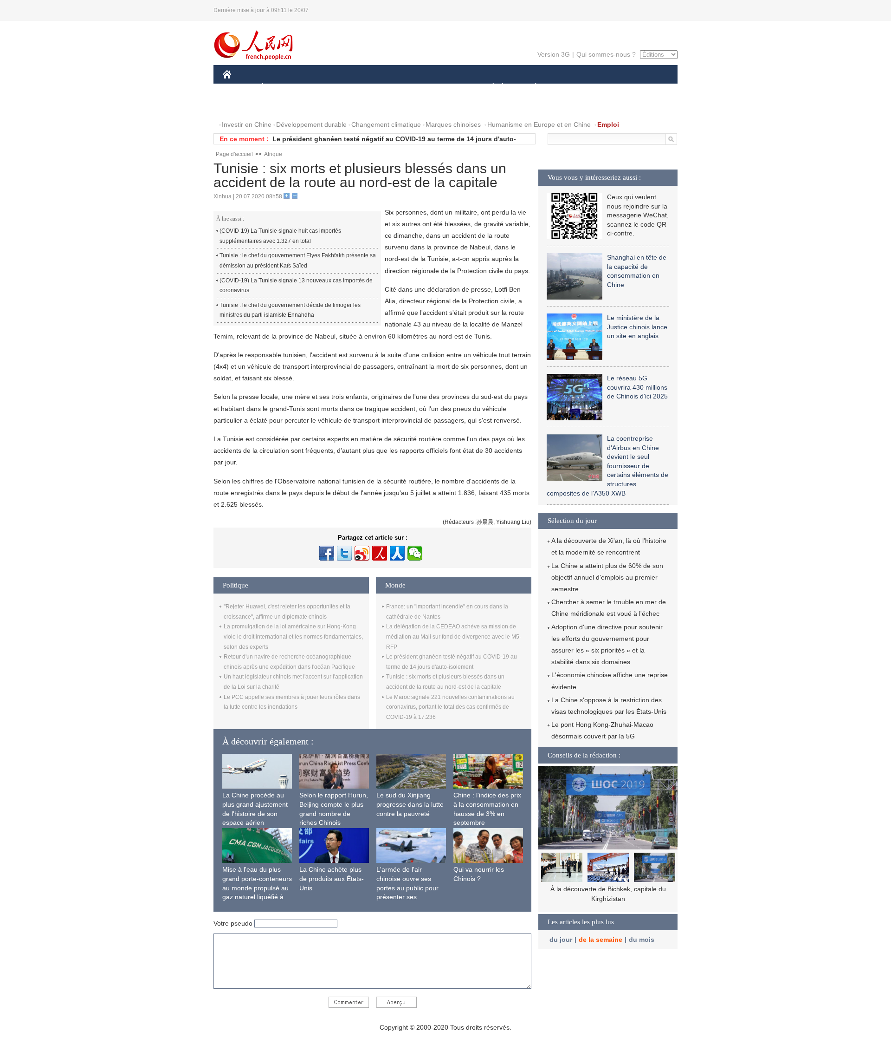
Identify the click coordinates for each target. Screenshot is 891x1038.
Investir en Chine (246, 124)
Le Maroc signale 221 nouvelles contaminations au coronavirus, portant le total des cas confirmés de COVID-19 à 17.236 (450, 707)
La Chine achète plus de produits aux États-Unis (331, 878)
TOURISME (608, 87)
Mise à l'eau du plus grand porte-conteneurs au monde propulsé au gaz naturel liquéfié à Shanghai (257, 887)
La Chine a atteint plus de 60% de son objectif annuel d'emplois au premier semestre (607, 577)
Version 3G (553, 54)
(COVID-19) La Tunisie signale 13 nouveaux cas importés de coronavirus (296, 285)
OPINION (242, 106)
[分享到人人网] (397, 553)
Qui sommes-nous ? (606, 54)
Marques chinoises (453, 124)
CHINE (239, 87)
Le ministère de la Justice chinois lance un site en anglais (637, 326)
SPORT (568, 87)
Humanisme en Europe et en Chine (539, 124)
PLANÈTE (531, 87)
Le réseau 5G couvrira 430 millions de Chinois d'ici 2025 (637, 387)
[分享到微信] (414, 553)
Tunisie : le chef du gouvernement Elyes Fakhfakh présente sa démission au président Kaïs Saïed (298, 260)
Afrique (273, 154)
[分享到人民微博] (379, 553)
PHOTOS (282, 106)
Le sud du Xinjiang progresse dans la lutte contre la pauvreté (410, 804)
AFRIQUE (362, 87)
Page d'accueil (234, 154)
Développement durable (311, 124)
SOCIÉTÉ (488, 87)
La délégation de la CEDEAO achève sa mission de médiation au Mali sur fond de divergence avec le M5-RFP (453, 636)
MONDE (323, 87)
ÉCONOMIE (280, 87)
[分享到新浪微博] (362, 553)
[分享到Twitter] (344, 553)
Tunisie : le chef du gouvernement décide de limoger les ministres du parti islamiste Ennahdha (290, 310)
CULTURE (446, 87)
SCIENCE (404, 87)
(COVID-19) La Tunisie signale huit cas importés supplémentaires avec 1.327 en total (280, 236)
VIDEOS (321, 106)
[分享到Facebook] (326, 553)
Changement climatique (386, 124)
